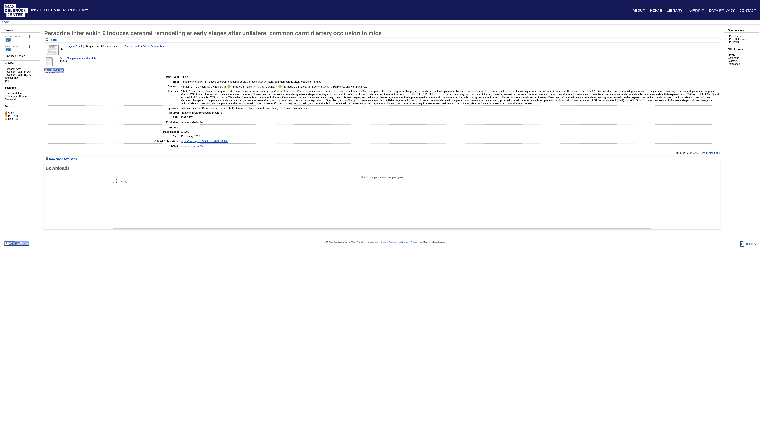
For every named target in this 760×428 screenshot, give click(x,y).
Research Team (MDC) (18, 71)
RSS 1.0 (13, 116)
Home (656, 10)
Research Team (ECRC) (18, 74)
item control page (710, 152)
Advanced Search (15, 55)
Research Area (13, 68)
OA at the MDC (736, 36)
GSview (127, 46)
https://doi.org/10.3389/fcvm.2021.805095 (204, 141)
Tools (52, 39)
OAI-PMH (733, 42)
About (638, 10)
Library (675, 10)
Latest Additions (14, 93)
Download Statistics (62, 159)
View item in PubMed (193, 146)
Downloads (11, 99)
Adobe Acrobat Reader (155, 46)
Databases (734, 63)
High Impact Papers (16, 96)
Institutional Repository (59, 10)
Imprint (695, 10)
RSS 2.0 (13, 119)
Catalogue (733, 57)
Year (7, 80)
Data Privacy (722, 10)
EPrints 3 (354, 242)
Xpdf (136, 46)
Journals (732, 60)
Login (6, 22)
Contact (748, 10)
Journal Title (12, 77)
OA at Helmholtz (737, 39)
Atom (11, 112)
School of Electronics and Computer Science (399, 242)
